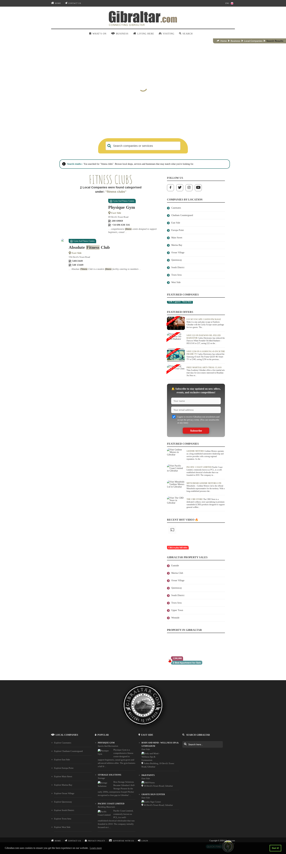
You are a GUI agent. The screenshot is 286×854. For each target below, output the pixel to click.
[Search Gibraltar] (185, 744)
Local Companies (253, 41)
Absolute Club (89, 247)
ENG (227, 3)
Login (145, 841)
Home (58, 3)
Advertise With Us (123, 841)
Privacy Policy (96, 841)
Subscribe (196, 430)
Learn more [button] (96, 848)
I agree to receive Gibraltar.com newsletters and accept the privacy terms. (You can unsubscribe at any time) (198, 419)
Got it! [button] (275, 848)
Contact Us (74, 3)
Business (235, 41)
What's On (99, 33)
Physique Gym (121, 207)
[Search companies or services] (109, 146)
